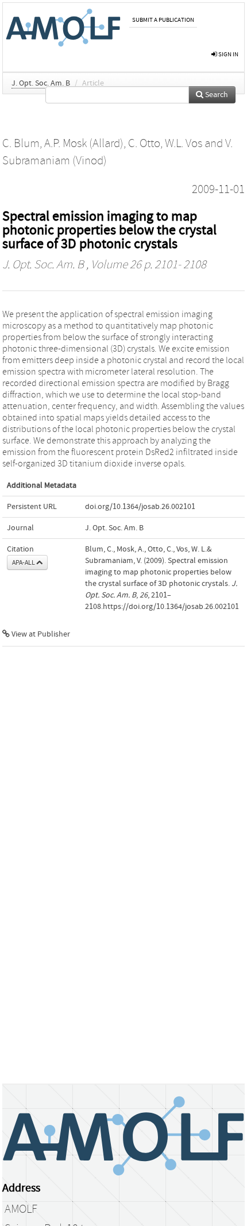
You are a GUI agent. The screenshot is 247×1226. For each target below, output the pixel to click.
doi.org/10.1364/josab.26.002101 (140, 506)
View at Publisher (40, 634)
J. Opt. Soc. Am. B (40, 83)
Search (215, 94)
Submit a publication (163, 20)
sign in (227, 54)
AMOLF (21, 1209)
